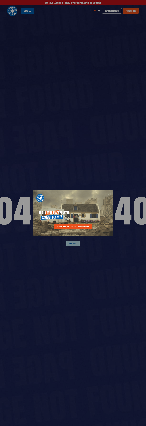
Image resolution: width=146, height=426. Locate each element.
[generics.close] (109, 194)
